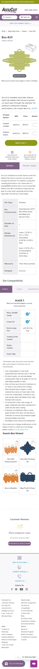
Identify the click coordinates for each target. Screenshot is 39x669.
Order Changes (7, 634)
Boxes (24, 31)
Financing (5, 632)
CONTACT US (19, 581)
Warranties (5, 647)
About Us (24, 629)
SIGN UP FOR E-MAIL (19, 562)
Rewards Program (27, 632)
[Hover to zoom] (19, 60)
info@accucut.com (8, 611)
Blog (22, 616)
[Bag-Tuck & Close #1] (28, 477)
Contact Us (5, 629)
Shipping (5, 642)
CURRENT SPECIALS (19, 572)
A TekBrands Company (29, 637)
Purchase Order (26, 618)
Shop (3, 31)
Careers (24, 639)
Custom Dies (25, 613)
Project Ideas (29, 166)
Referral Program (27, 634)
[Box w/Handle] (11, 477)
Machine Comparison (28, 603)
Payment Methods (8, 637)
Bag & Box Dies (14, 31)
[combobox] (10, 17)
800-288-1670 (31, 10)
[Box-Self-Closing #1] (28, 448)
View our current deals (19, 23)
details (9, 166)
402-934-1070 (6, 608)
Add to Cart (20, 143)
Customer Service (8, 603)
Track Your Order (8, 645)
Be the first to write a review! (19, 543)
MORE (34, 108)
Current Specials (27, 610)
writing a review (30, 159)
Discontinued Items (27, 624)
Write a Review (7, 41)
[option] (3, 31)
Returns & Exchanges (9, 639)
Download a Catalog (28, 621)
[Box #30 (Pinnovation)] (11, 448)
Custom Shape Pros (21, 429)
